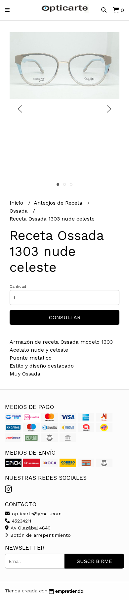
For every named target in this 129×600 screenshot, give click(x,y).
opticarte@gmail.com (36, 513)
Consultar (64, 317)
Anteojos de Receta (59, 203)
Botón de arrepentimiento (40, 535)
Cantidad (18, 286)
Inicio (17, 203)
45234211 (20, 521)
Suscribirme (94, 561)
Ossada (19, 211)
